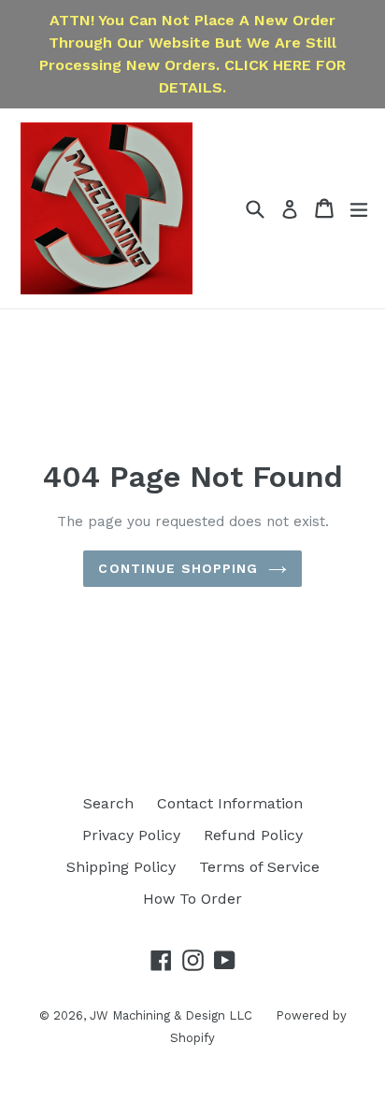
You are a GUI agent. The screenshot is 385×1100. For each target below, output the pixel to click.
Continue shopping (178, 568)
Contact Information (230, 803)
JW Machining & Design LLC (171, 1015)
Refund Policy (253, 835)
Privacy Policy (131, 835)
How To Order (192, 898)
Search (108, 803)
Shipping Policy (121, 867)
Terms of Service (259, 867)
